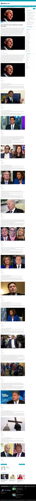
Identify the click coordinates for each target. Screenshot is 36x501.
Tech (27, 64)
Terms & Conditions (30, 500)
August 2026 (28, 31)
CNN (4, 51)
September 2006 (28, 42)
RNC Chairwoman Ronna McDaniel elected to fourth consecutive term (20, 481)
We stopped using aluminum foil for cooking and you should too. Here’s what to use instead (31, 13)
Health (27, 58)
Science (27, 62)
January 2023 (28, 41)
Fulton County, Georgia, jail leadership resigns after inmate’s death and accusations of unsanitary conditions (31, 19)
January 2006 (28, 49)
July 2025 (28, 40)
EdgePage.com (6, 500)
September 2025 (28, 37)
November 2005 (28, 50)
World (27, 68)
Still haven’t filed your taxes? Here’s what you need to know (31, 24)
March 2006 (28, 46)
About (25, 489)
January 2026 (28, 33)
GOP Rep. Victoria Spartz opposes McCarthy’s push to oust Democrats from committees (22, 464)
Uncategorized (28, 67)
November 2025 (28, 36)
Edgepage (7, 23)
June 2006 (28, 45)
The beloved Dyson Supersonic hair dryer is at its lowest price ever (31, 16)
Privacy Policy (34, 500)
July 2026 (28, 32)
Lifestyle (28, 59)
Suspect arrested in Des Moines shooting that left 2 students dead (4, 464)
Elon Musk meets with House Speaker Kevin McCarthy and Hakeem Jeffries (4, 481)
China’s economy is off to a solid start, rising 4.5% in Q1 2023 (30, 22)
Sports (27, 63)
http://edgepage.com (8, 468)
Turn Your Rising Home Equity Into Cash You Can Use (12, 480)
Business (28, 55)
